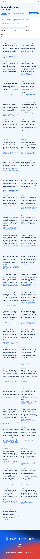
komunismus (23, 462)
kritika (29, 484)
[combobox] (7, 28)
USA (33, 441)
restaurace (13, 440)
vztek (15, 463)
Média (9, 23)
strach (33, 207)
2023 (21, 20)
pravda (32, 54)
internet (4, 441)
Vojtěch (35, 363)
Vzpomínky (4, 13)
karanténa (22, 95)
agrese (13, 343)
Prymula (6, 56)
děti (6, 441)
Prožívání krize (11, 22)
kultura (4, 115)
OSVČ (8, 442)
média (16, 55)
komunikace (23, 170)
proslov (9, 286)
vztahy (4, 343)
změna (27, 421)
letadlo (16, 74)
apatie (8, 94)
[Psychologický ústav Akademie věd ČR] (23, 541)
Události (4, 19)
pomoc (4, 77)
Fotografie (21, 19)
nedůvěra (11, 56)
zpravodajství (33, 153)
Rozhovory (9, 19)
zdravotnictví (26, 113)
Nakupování (4, 22)
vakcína (33, 463)
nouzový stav (13, 190)
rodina (32, 73)
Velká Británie (13, 305)
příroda (22, 74)
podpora (14, 115)
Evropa (27, 462)
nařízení (13, 191)
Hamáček (14, 56)
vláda (3, 56)
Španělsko (34, 113)
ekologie (29, 502)
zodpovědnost (10, 382)
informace (22, 153)
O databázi (22, 13)
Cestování (4, 23)
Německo (24, 441)
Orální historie (16, 13)
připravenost (31, 403)
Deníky (16, 19)
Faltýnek (32, 363)
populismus (30, 265)
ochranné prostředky (27, 420)
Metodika (9, 13)
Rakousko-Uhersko (14, 229)
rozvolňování (33, 95)
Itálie (29, 113)
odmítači (22, 364)
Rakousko (8, 229)
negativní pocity (32, 152)
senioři (24, 54)
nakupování (28, 95)
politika (16, 94)
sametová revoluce (10, 228)
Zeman (12, 323)
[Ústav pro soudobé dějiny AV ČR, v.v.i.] (6, 541)
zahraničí (7, 172)
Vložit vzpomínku (33, 13)
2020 (7, 20)
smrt (31, 322)
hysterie (35, 53)
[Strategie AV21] (13, 541)
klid (26, 208)
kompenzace (7, 115)
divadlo (4, 305)
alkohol (4, 286)
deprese (10, 191)
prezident (16, 442)
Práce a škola (19, 22)
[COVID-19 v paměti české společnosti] (3, 2)
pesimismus (23, 229)
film (14, 503)
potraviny (4, 382)
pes (3, 363)
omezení (27, 74)
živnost (11, 442)
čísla (24, 189)
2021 (12, 20)
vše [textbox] (27, 27)
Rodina (25, 22)
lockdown (16, 266)
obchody (4, 171)
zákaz (35, 207)
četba (30, 54)
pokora (7, 286)
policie (11, 342)
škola (16, 502)
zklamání (22, 420)
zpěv (25, 363)
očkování (9, 363)
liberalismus (33, 208)
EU (5, 77)
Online (27, 19)
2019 (3, 20)
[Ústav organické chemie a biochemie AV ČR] (32, 541)
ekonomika (29, 53)
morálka (4, 57)
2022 (16, 20)
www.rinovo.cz (31, 552)
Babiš (9, 56)
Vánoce (12, 441)
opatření (27, 54)
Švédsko (29, 208)
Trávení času (30, 22)
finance (15, 114)
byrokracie (4, 443)
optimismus (23, 403)
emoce (32, 502)
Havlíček (22, 96)
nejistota (15, 227)
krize (11, 343)
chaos (36, 132)
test (9, 343)
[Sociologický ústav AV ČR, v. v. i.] (20, 548)
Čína (34, 420)
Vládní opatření (16, 23)
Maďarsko (25, 484)
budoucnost (29, 153)
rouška (34, 73)
